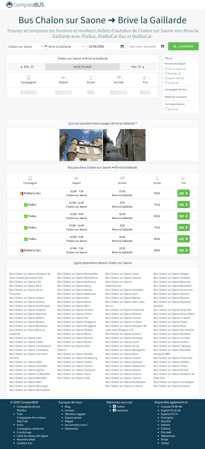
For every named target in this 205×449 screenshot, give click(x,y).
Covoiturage (24, 432)
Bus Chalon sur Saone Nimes (74, 302)
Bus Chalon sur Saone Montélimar (77, 277)
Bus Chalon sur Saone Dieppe (171, 273)
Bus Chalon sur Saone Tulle (73, 378)
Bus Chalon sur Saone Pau (72, 318)
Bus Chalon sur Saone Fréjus (170, 322)
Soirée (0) (173, 83)
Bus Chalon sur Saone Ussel (122, 273)
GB (179, 410)
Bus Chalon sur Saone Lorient (123, 358)
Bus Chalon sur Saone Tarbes (74, 362)
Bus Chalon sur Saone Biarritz (123, 298)
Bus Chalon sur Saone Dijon (25, 362)
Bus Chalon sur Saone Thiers (171, 366)
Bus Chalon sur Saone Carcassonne (30, 346)
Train (20, 414)
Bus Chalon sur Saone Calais (26, 342)
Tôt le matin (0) (177, 69)
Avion (20, 425)
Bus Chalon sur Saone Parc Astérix (174, 330)
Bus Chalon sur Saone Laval (122, 342)
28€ (181, 193)
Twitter (120, 406)
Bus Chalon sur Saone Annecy (27, 302)
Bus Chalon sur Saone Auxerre (123, 374)
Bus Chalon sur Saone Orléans (75, 310)
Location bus (24, 443)
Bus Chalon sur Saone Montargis (28, 386)
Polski (164, 439)
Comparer (185, 46)
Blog (67, 406)
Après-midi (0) (176, 78)
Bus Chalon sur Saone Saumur (172, 294)
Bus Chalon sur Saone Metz (25, 382)
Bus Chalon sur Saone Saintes (75, 354)
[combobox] (25, 46)
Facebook (122, 410)
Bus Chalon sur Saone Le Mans (124, 322)
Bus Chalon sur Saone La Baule (172, 318)
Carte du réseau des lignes (32, 436)
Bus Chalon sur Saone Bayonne (28, 314)
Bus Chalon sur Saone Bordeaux (28, 326)
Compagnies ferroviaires (31, 417)
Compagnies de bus (28, 406)
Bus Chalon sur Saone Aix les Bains (174, 314)
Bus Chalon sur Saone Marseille (28, 378)
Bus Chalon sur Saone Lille (25, 282)
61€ (181, 239)
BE (176, 406)
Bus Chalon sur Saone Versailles (124, 290)
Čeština (165, 428)
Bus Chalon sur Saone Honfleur (172, 334)
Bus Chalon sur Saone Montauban (29, 390)
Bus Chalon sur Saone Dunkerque (126, 382)
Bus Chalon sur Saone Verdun (171, 342)
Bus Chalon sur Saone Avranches (173, 290)
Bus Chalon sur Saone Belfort (26, 318)
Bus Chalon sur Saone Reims (74, 334)
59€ (181, 205)
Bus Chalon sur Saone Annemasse (29, 306)
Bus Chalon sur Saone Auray (122, 346)
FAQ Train (22, 421)
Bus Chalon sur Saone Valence (123, 277)
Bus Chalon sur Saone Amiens (123, 334)
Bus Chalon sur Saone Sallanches (125, 366)
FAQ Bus (21, 410)
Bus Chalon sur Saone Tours (74, 374)
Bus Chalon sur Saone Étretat (171, 370)
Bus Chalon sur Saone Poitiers (75, 330)
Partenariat (71, 428)
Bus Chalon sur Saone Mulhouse (76, 282)
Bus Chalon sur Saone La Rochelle (29, 374)
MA (180, 406)
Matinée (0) (174, 73)
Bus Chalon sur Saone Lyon (122, 294)
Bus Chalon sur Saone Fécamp (172, 386)
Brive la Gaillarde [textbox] (60, 46)
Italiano (165, 425)
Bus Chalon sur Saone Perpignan (76, 326)
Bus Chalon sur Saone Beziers (26, 322)
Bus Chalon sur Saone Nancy (74, 286)
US (175, 410)
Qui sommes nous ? (76, 425)
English (165, 410)
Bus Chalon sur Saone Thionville (173, 358)
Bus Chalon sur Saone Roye (170, 326)
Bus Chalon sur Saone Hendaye (124, 338)
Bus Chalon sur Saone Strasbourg (77, 358)
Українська (168, 436)
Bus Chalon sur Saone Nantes (74, 290)
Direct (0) (173, 109)
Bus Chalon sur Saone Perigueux (76, 322)
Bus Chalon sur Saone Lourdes (172, 338)
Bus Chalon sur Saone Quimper (124, 362)
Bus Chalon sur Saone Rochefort (173, 286)
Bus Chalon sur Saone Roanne (171, 298)
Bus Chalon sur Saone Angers (26, 298)
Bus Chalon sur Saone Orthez (74, 314)
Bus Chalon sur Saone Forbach (172, 277)
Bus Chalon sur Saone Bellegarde (125, 350)
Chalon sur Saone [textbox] (20, 46)
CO (176, 414)
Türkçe (165, 443)
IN (171, 410)
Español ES (168, 414)
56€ (181, 227)
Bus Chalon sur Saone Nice (73, 298)
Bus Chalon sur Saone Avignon (27, 310)
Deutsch (166, 421)
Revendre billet (26, 439)
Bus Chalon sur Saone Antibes (171, 362)
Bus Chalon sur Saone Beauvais (172, 282)
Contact (69, 410)
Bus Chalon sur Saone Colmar (123, 378)
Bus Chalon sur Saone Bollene (123, 314)
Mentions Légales (75, 414)
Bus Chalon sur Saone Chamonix (125, 310)
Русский (166, 432)
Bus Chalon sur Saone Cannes (123, 318)
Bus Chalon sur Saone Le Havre (124, 386)
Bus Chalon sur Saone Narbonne (76, 294)
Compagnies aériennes (30, 428)
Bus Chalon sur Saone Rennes (75, 338)
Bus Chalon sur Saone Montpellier (77, 273)
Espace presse (73, 417)
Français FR (167, 406)
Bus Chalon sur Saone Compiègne (174, 382)
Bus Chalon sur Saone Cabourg (172, 346)
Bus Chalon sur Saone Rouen (74, 342)
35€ (181, 250)
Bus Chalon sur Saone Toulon (75, 366)
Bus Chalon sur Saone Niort (73, 306)
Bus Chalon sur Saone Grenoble (28, 366)
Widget (69, 421)
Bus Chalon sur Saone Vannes (123, 370)
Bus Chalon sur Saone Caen (25, 338)
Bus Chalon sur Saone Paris (25, 286)
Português (167, 417)
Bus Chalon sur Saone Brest (122, 354)
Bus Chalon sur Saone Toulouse (76, 370)
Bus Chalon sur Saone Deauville (172, 310)
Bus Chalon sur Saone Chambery (28, 350)
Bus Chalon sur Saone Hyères (26, 370)
